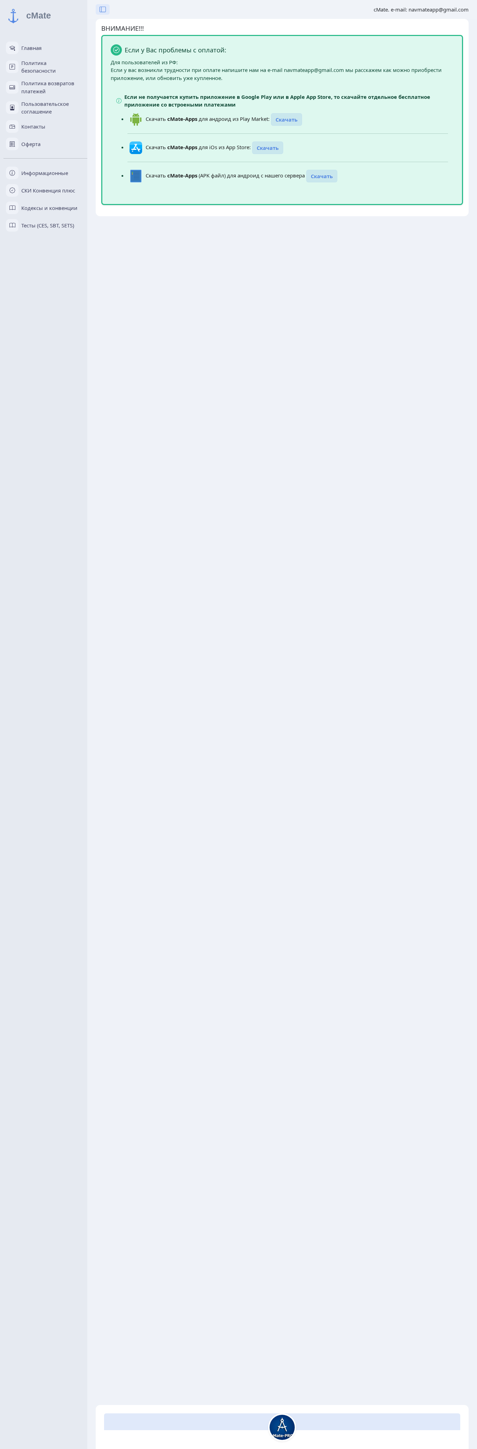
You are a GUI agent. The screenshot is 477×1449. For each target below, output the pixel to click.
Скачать (287, 119)
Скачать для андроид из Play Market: (208, 118)
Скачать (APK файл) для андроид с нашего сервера (226, 175)
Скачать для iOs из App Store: (199, 147)
